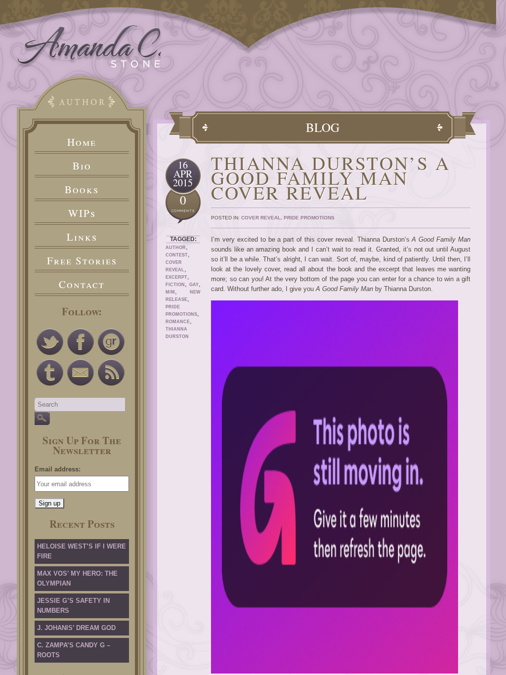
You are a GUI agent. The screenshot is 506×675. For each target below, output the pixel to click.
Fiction (175, 284)
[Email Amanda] (80, 372)
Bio (82, 165)
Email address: (58, 469)
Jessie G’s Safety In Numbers (73, 605)
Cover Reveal (261, 217)
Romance (178, 321)
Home (81, 142)
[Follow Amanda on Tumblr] (50, 372)
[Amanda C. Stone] (90, 65)
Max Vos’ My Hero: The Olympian (77, 578)
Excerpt (176, 277)
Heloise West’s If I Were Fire (81, 551)
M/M (170, 292)
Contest (177, 255)
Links (82, 237)
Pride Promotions (309, 217)
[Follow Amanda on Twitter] (50, 342)
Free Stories (82, 260)
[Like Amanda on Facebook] (80, 342)
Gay (194, 284)
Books (82, 189)
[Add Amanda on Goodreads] (111, 342)
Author (176, 247)
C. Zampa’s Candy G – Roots (73, 650)
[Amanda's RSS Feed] (111, 372)
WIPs (82, 213)
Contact (82, 284)
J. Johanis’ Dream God (76, 628)
